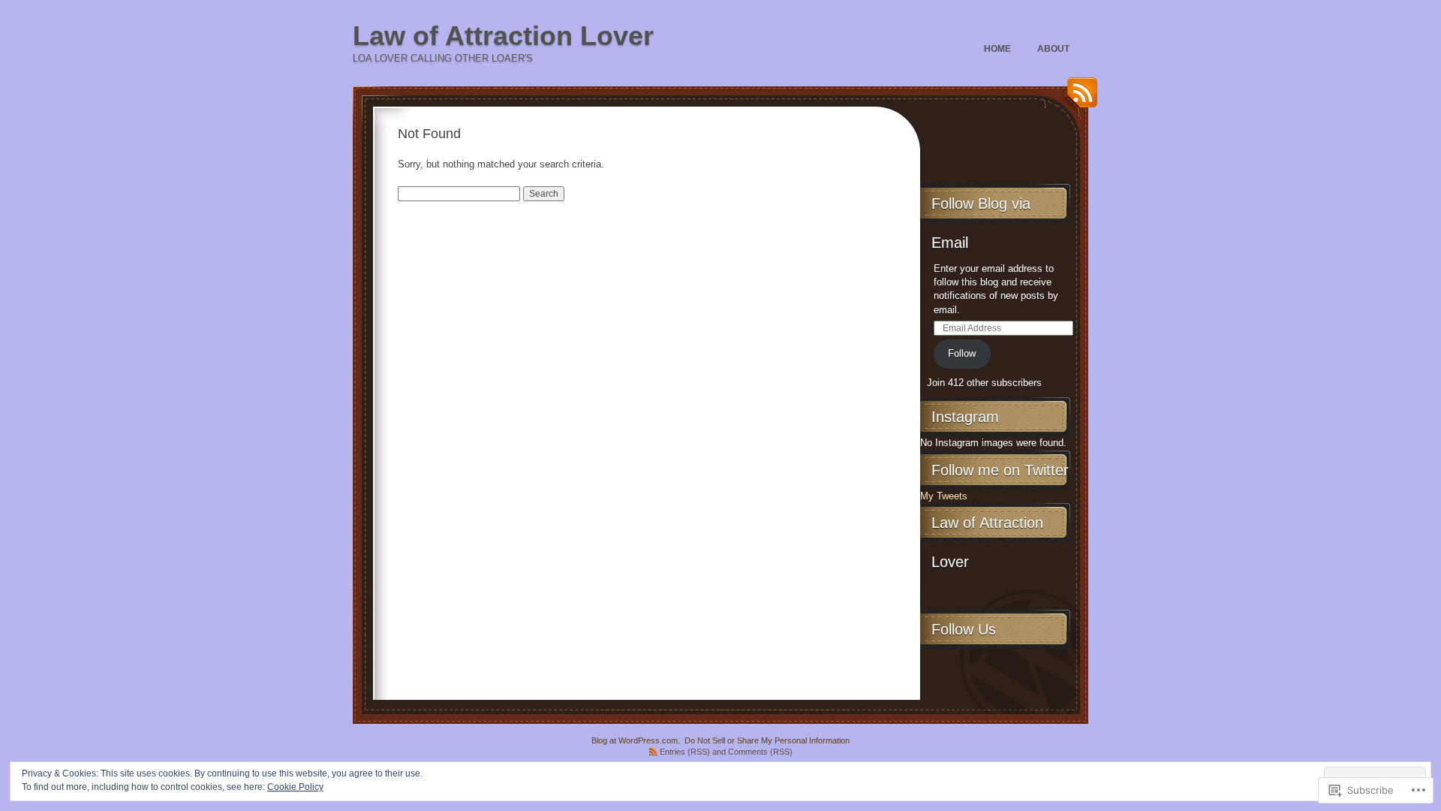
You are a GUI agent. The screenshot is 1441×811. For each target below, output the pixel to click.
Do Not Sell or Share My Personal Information (767, 740)
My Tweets (943, 496)
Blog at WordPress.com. (635, 740)
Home (997, 49)
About (1053, 49)
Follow (962, 353)
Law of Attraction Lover (503, 35)
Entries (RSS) (685, 751)
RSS (1078, 98)
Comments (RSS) (760, 751)
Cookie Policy (295, 787)
